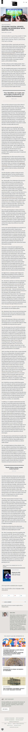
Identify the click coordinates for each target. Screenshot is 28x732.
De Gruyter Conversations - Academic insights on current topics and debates (2, 2)
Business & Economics (9, 719)
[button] (2, 729)
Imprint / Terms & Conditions (18, 723)
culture (14, 588)
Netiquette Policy (17, 725)
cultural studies (8, 588)
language (18, 588)
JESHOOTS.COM (14, 585)
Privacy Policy (10, 725)
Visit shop (5, 709)
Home (5, 723)
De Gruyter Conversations (14, 3)
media (22, 588)
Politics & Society (19, 719)
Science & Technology (14, 721)
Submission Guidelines (14, 727)
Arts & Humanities (6, 24)
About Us (9, 723)
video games (5, 590)
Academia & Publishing (9, 718)
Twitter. (24, 629)
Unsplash (20, 585)
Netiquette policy (5, 606)
